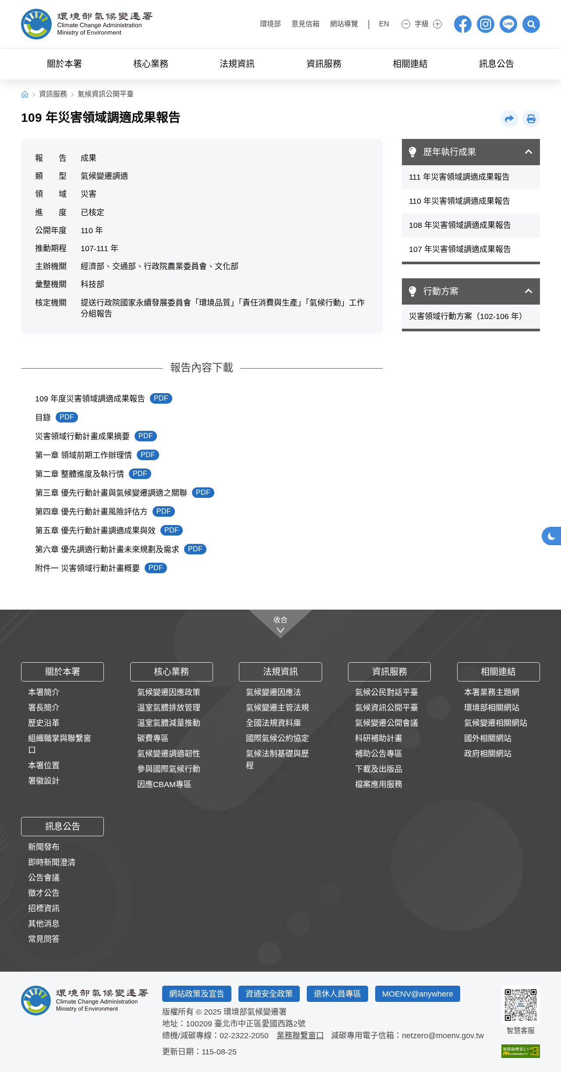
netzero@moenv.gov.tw (443, 1035)
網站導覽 (344, 24)
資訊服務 (53, 94)
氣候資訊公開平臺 (106, 94)
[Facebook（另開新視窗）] (463, 24)
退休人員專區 (337, 994)
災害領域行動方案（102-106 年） (468, 316)
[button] (531, 24)
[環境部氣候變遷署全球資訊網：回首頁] (87, 24)
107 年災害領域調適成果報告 (460, 249)
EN (384, 24)
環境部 (270, 24)
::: (246, 23)
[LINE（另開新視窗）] (508, 24)
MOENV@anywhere (417, 994)
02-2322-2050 (244, 1035)
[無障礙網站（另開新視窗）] (520, 1051)
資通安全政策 (269, 994)
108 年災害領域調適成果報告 (460, 225)
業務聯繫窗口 (300, 1035)
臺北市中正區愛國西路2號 (259, 1023)
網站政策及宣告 (196, 994)
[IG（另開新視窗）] (485, 24)
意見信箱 (305, 24)
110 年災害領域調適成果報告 (459, 201)
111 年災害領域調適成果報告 (459, 177)
